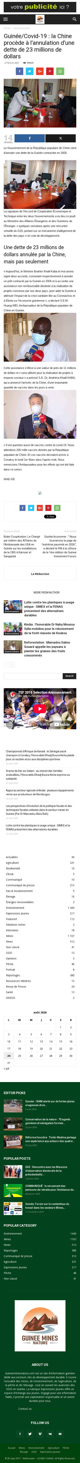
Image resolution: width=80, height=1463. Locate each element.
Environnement (22, 28)
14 (50, 1041)
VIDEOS (10, 998)
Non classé (12, 947)
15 (60, 1041)
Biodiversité (13, 868)
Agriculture (12, 862)
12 (31, 1041)
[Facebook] (20, 1434)
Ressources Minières (18, 981)
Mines (9, 936)
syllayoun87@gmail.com (47, 1408)
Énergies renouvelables (20, 902)
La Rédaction (40, 574)
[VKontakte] (50, 1434)
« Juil (6, 1068)
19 (31, 1048)
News (9, 941)
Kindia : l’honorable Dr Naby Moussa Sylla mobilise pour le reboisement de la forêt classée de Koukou (49, 629)
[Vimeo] (40, 1434)
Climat (10, 874)
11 (19, 1041)
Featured (11, 919)
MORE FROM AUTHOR (47, 592)
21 (50, 1048)
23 (70, 1048)
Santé (9, 992)
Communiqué (14, 879)
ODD (9, 953)
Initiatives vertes (15, 924)
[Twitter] (30, 1434)
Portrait (10, 969)
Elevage (10, 896)
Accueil (11, 1447)
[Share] (30, 138)
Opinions (11, 958)
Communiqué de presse (20, 885)
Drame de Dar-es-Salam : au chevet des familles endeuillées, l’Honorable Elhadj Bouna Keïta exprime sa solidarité (38, 774)
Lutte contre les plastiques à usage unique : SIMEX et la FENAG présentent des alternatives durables (38, 827)
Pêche (9, 964)
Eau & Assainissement (19, 891)
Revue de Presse (16, 986)
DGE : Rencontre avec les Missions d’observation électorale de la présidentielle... (46, 1171)
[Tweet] (60, 138)
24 (8, 1055)
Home (7, 28)
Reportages (13, 975)
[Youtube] (60, 1434)
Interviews (12, 930)
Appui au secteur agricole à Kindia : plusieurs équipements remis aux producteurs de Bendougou (40, 792)
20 (41, 1048)
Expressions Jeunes (17, 913)
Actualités (12, 857)
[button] (75, 19)
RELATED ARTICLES (17, 592)
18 (19, 1048)
